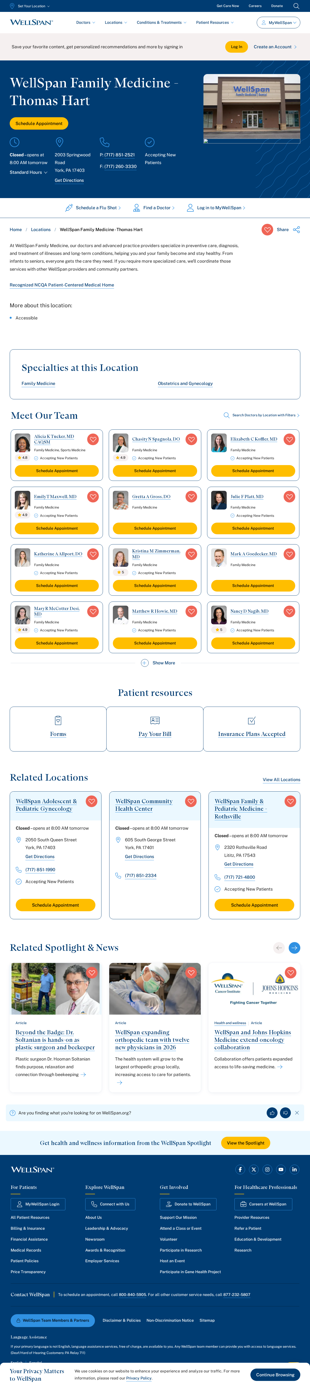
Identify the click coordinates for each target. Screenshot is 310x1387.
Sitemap (207, 1320)
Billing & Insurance (28, 1228)
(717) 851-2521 (119, 154)
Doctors (83, 22)
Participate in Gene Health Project (190, 1272)
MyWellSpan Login (42, 1204)
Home (16, 229)
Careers (255, 6)
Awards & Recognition (105, 1250)
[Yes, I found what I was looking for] (272, 1112)
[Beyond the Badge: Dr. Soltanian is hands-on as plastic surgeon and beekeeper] (82, 1074)
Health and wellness (230, 1023)
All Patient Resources (30, 1217)
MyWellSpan (280, 22)
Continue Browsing (275, 1374)
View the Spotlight (245, 1142)
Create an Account (273, 46)
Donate (277, 6)
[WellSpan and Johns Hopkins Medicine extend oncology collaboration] (279, 1066)
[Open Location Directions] (251, 155)
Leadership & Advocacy (106, 1228)
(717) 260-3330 (120, 166)
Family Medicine (38, 383)
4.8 (24, 458)
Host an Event (172, 1261)
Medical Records (26, 1250)
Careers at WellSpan (267, 1204)
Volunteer (168, 1239)
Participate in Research (181, 1250)
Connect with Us (114, 1204)
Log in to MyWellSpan (219, 207)
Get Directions (69, 180)
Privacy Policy (139, 1378)
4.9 (122, 458)
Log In (236, 46)
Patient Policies (25, 1261)
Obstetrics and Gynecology (185, 383)
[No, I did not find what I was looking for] (285, 1112)
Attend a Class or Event (181, 1228)
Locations (113, 22)
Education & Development (257, 1239)
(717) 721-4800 (239, 877)
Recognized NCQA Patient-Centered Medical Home (62, 284)
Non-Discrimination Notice (170, 1320)
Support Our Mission (178, 1217)
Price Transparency (28, 1272)
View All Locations (281, 779)
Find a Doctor (156, 207)
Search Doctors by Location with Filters (263, 415)
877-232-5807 (236, 1294)
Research (242, 1250)
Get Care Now (228, 6)
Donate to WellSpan (192, 1204)
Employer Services (102, 1261)
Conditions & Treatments (159, 22)
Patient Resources (212, 22)
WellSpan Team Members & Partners (56, 1320)
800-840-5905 (132, 1294)
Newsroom (95, 1239)
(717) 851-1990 (40, 869)
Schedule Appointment (39, 123)
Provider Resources (251, 1217)
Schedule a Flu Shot (96, 207)
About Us (93, 1217)
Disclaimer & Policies (122, 1320)
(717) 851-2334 (140, 875)
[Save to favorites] (267, 229)
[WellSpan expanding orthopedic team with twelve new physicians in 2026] (118, 1082)
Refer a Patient (247, 1228)
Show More (164, 662)
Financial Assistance (29, 1239)
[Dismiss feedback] (297, 1113)
